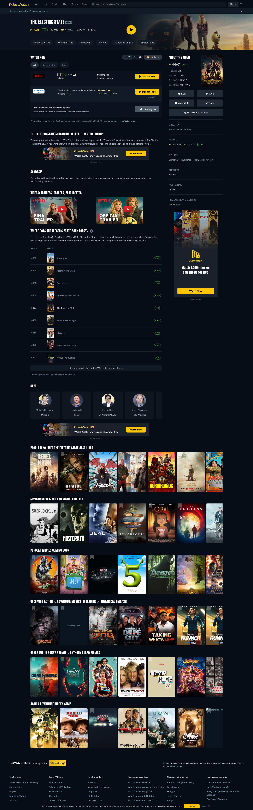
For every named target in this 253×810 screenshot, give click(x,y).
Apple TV (93, 791)
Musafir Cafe (55, 782)
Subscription (49, 65)
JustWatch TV (95, 800)
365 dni (13, 800)
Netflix (91, 782)
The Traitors (55, 795)
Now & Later (15, 786)
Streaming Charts (124, 42)
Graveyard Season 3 (217, 799)
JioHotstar (93, 795)
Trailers (102, 42)
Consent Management (173, 766)
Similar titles (147, 42)
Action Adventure (207, 159)
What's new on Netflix (139, 782)
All (34, 65)
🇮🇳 (151, 57)
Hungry (171, 791)
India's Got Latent (58, 800)
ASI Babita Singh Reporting (180, 782)
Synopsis (85, 42)
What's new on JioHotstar (141, 795)
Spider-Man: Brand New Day (23, 782)
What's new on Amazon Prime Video (146, 786)
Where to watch (41, 42)
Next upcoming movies (177, 777)
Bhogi (170, 800)
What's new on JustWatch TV (142, 800)
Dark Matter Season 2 (218, 786)
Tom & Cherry (174, 795)
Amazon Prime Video (99, 786)
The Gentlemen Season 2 (219, 782)
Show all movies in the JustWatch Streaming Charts (96, 368)
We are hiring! (58, 763)
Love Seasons (174, 786)
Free (64, 65)
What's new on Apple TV (140, 791)
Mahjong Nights (17, 795)
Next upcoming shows (217, 777)
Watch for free (65, 42)
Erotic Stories (55, 791)
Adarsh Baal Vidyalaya (60, 786)
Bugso (12, 791)
